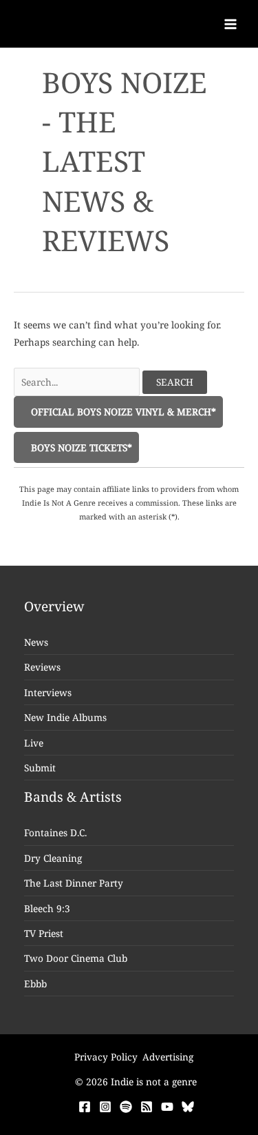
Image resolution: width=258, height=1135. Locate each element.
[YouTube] (167, 1107)
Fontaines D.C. (55, 832)
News (36, 642)
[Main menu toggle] (231, 24)
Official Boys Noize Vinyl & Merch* (122, 411)
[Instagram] (105, 1107)
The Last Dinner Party (73, 882)
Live (33, 742)
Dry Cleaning (53, 858)
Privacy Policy (106, 1056)
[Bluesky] (188, 1107)
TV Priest (43, 933)
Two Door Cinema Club (75, 958)
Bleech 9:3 (47, 908)
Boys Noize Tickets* (80, 447)
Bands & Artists (73, 797)
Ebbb (35, 983)
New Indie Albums (65, 717)
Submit (40, 767)
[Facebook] (84, 1107)
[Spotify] (126, 1107)
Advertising (167, 1056)
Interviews (48, 692)
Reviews (42, 666)
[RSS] (146, 1107)
